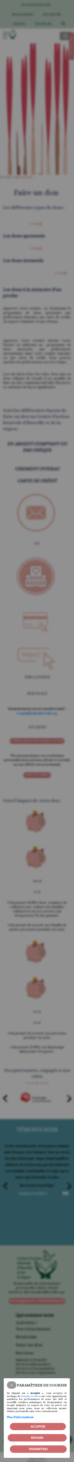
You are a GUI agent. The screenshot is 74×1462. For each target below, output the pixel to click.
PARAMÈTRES (38, 1449)
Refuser (37, 1438)
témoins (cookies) (31, 1396)
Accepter (38, 1426)
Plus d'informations (20, 1417)
